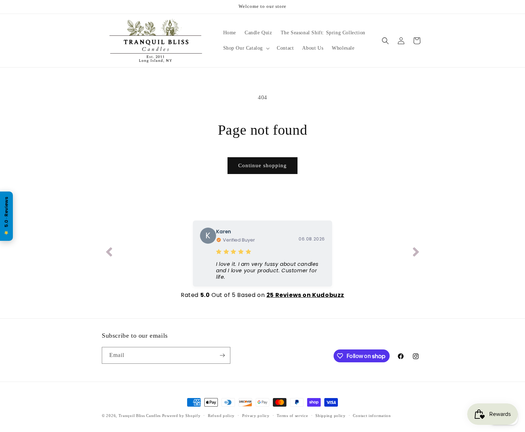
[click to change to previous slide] (109, 253)
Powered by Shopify (181, 415)
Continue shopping (262, 165)
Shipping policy (330, 415)
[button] (246, 48)
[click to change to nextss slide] (416, 253)
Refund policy (221, 415)
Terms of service (292, 415)
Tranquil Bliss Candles (140, 415)
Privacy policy (256, 415)
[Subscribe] (222, 355)
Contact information (372, 415)
